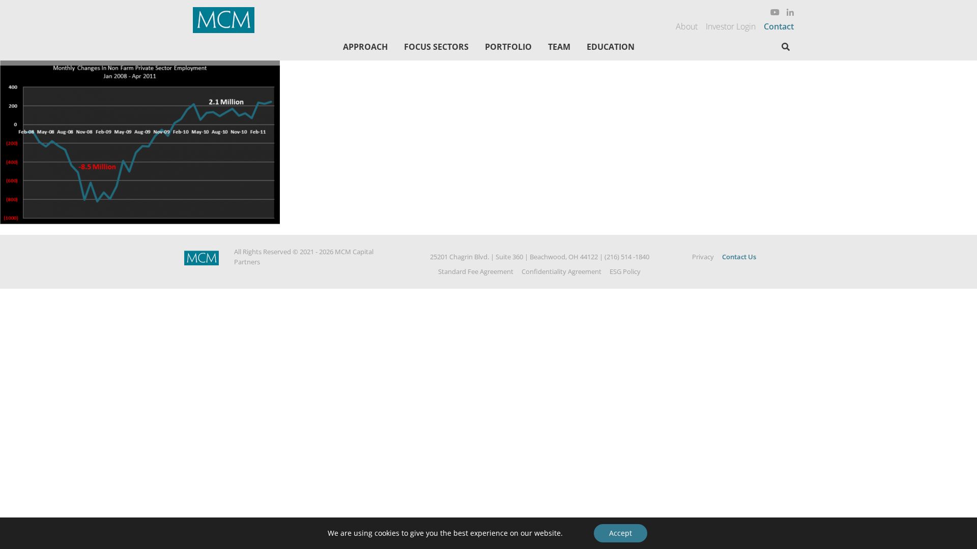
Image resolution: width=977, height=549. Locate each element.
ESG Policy (625, 271)
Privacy (703, 256)
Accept (620, 533)
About (687, 26)
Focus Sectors (436, 46)
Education (611, 46)
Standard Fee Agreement (475, 271)
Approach (365, 46)
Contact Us (739, 256)
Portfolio (508, 46)
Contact (779, 26)
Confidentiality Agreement (561, 271)
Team (559, 46)
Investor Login (731, 26)
